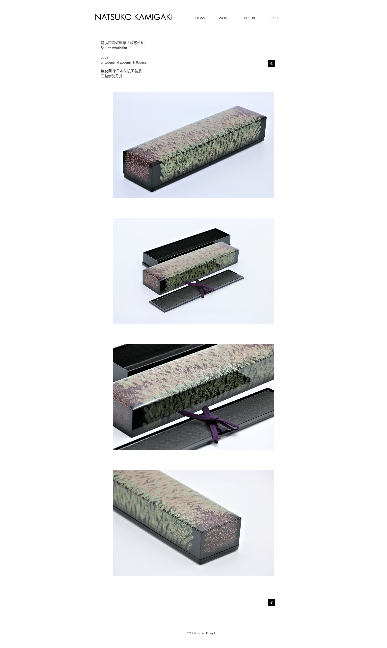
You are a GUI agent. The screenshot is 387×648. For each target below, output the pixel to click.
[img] (193, 145)
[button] (220, 18)
